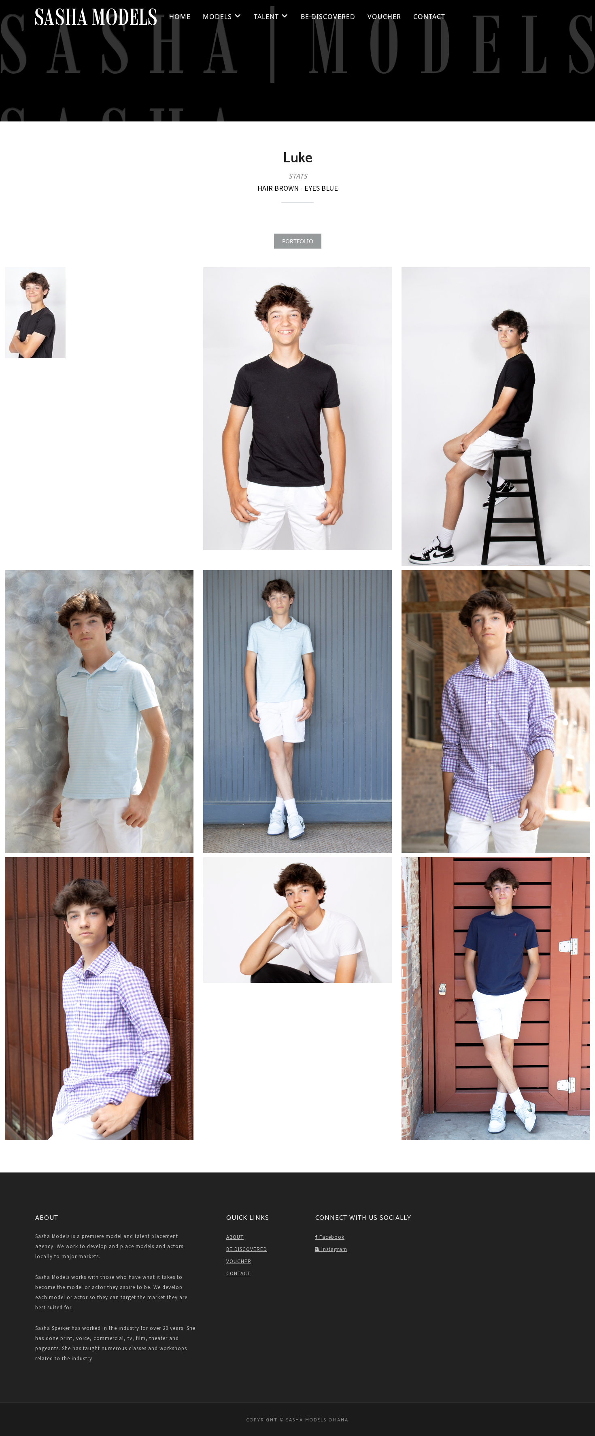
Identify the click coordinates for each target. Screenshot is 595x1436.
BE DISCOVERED (328, 16)
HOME (180, 16)
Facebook (331, 1237)
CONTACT (429, 16)
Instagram (333, 1249)
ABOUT (235, 1237)
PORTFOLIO (297, 241)
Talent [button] (267, 16)
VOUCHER (384, 16)
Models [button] (218, 16)
